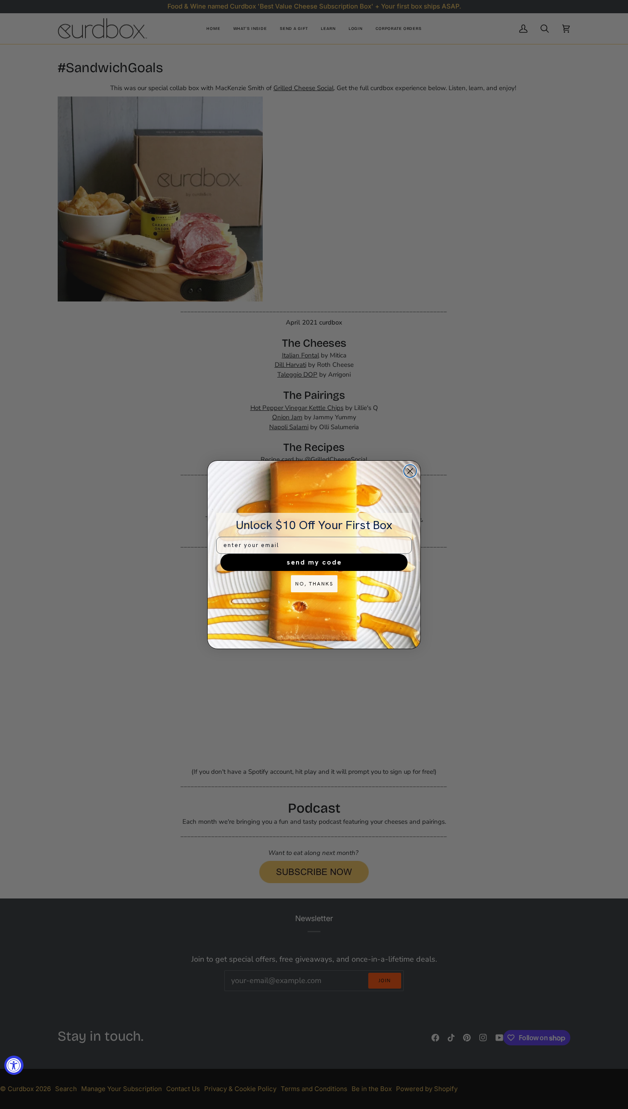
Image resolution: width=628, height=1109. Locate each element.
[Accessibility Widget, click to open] (13, 1065)
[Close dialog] (410, 471)
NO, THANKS (314, 583)
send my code (314, 562)
